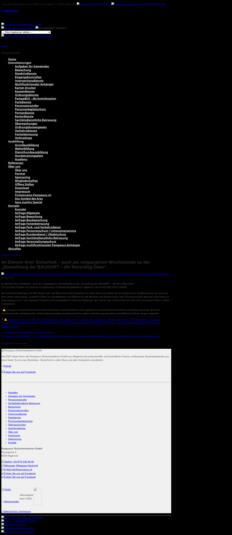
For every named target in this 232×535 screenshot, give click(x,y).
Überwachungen (26, 123)
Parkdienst (7, 323)
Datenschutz (15, 439)
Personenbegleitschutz (30, 109)
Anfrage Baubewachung (31, 220)
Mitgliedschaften (26, 181)
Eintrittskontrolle (49, 319)
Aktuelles (14, 249)
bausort (21, 319)
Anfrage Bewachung (28, 216)
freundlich (82, 319)
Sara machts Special (28, 202)
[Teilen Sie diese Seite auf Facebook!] (22, 517)
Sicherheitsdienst (48, 323)
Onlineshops (23, 138)
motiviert (111, 319)
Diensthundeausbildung (31, 152)
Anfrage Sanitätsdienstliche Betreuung (41, 238)
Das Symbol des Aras (29, 199)
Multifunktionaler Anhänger (34, 84)
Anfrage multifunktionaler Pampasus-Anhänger (47, 245)
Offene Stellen (24, 184)
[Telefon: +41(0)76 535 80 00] (18, 521)
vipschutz (110, 323)
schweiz (33, 323)
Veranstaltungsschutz (70, 323)
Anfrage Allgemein (27, 213)
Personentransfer (27, 106)
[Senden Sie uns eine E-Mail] (17, 531)
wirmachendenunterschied (131, 323)
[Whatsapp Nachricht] (13, 524)
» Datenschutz (9, 511)
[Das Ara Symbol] (37, 504)
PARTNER (148, 4)
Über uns (14, 166)
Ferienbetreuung (26, 134)
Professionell (21, 323)
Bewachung (23, 70)
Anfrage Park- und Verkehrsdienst (38, 227)
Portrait (7, 366)
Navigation (9, 11)
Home (12, 59)
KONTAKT (160, 4)
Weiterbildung (24, 148)
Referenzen (15, 163)
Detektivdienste (26, 73)
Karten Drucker (25, 88)
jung (91, 319)
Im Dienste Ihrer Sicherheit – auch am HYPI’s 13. (29, 332)
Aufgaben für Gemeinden (32, 66)
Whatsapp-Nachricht (27, 465)
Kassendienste (25, 91)
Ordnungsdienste (27, 95)
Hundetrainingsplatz (29, 156)
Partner (20, 173)
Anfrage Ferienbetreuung (32, 224)
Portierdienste (24, 113)
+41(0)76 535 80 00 (98, 4)
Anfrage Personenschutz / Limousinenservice (45, 231)
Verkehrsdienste (26, 131)
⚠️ (5, 319)
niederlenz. (123, 319)
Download (22, 188)
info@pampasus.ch (131, 4)
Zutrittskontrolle (9, 326)
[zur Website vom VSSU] (6, 489)
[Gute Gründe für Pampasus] (17, 528)
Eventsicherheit (67, 319)
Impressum (22, 191)
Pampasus (154, 319)
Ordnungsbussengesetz (31, 127)
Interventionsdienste (29, 81)
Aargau (12, 319)
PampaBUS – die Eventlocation (35, 98)
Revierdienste (24, 116)
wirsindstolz (153, 323)
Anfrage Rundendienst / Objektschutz (40, 234)
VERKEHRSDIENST (93, 323)
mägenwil (100, 319)
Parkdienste (23, 102)
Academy (21, 159)
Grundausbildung (27, 145)
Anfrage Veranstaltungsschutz (35, 241)
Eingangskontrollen (28, 77)
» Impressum (24, 511)
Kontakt (13, 206)
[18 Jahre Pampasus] (26, 35)
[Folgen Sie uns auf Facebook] (18, 28)
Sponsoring (22, 177)
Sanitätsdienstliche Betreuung (35, 120)
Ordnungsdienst (138, 319)
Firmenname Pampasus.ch (33, 195)
